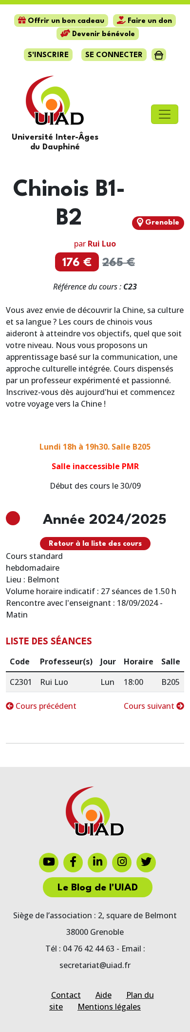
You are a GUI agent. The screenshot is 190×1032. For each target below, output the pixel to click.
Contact (66, 995)
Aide (103, 995)
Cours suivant (150, 706)
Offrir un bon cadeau (65, 21)
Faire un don (149, 21)
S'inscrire (48, 55)
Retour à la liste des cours (95, 544)
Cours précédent (45, 706)
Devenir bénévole (102, 34)
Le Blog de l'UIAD (97, 888)
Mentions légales (109, 1006)
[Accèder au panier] (159, 54)
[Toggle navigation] (164, 114)
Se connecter (114, 55)
